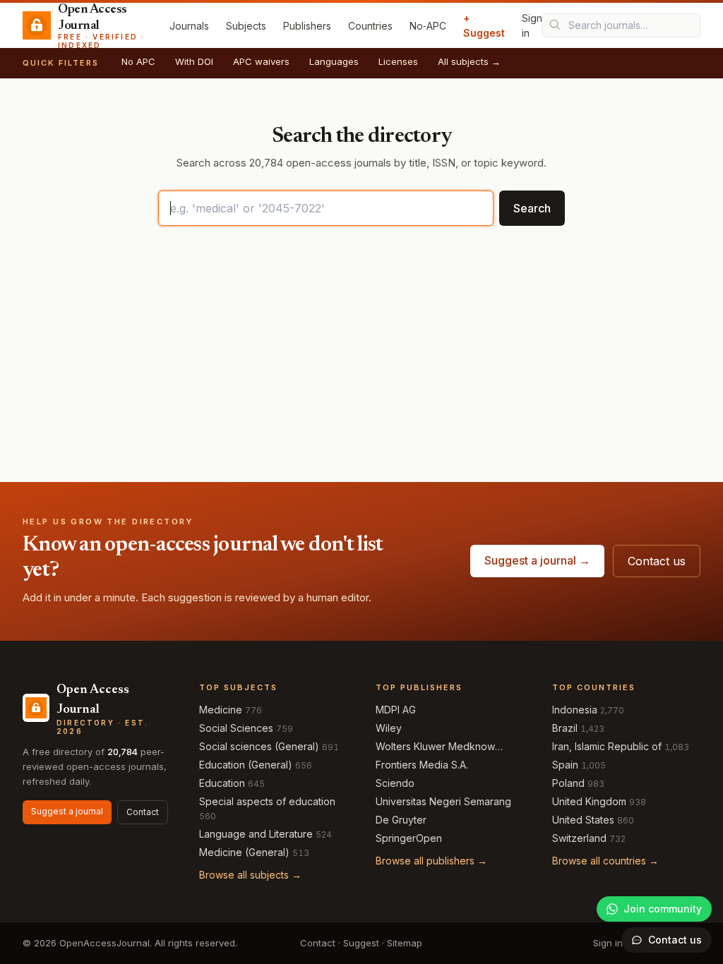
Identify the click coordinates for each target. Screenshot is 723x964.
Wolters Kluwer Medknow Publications (435, 747)
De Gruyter (401, 820)
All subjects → (469, 61)
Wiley (389, 728)
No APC (138, 61)
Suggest (361, 942)
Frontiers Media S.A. (422, 765)
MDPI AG (396, 710)
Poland (568, 783)
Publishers (307, 26)
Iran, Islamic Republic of (607, 746)
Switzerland (579, 838)
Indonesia (574, 710)
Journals (189, 26)
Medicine (220, 710)
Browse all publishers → (431, 861)
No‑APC (428, 26)
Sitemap (404, 942)
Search (532, 208)
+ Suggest (484, 25)
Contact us (657, 561)
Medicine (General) (244, 852)
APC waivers (261, 61)
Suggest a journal (67, 811)
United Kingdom (589, 801)
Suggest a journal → (537, 560)
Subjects (246, 26)
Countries (370, 26)
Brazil (565, 728)
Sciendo (395, 783)
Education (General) (245, 765)
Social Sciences (236, 728)
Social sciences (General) (259, 746)
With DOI (194, 61)
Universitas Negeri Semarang (443, 801)
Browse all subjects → (250, 875)
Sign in (532, 25)
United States (583, 820)
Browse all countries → (605, 861)
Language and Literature (256, 834)
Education (222, 783)
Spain (565, 765)
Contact (142, 812)
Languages (334, 61)
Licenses (398, 61)
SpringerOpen (409, 838)
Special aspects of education (267, 801)
